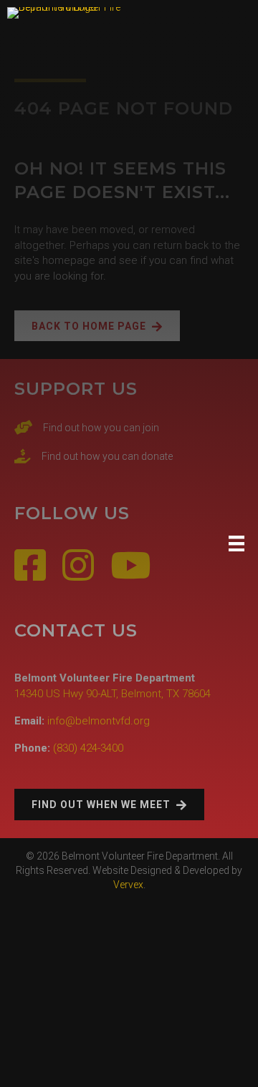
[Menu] (236, 543)
